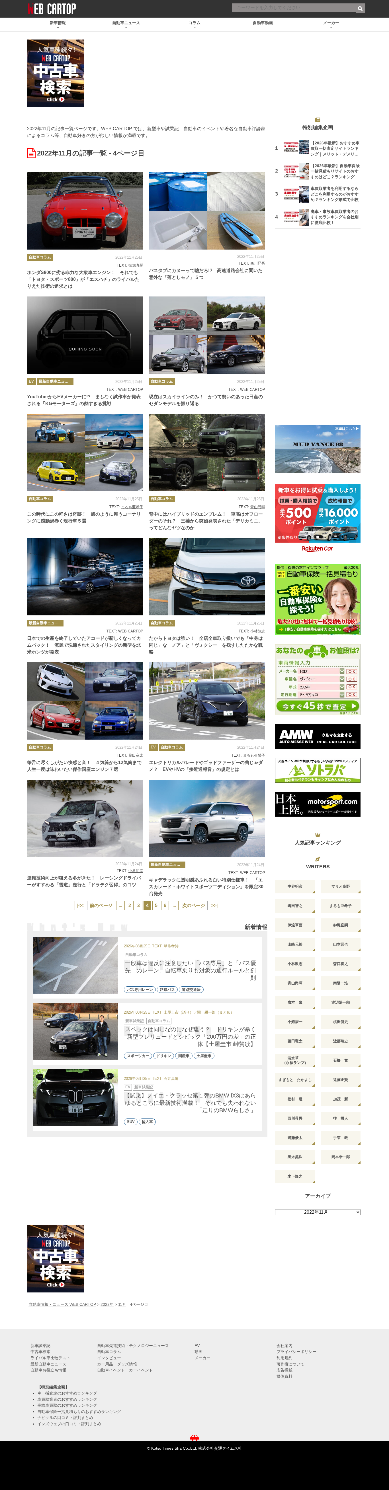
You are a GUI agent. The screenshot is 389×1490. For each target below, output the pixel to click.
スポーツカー (138, 1056)
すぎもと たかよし (295, 1080)
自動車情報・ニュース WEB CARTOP (62, 1304)
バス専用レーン (140, 989)
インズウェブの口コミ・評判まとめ (69, 1423)
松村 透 (295, 1099)
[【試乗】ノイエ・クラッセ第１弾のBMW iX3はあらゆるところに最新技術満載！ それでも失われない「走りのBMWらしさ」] (75, 1097)
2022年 (107, 1304)
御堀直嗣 (135, 265)
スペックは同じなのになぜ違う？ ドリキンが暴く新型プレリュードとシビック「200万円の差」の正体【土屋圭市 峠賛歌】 (190, 1036)
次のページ (193, 905)
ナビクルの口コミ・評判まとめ (65, 1417)
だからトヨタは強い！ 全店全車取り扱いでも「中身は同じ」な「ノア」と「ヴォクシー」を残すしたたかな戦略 (206, 645)
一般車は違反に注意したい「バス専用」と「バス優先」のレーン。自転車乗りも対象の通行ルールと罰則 (190, 970)
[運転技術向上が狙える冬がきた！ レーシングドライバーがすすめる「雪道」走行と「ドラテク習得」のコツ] (85, 818)
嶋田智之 (295, 906)
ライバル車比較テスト (50, 1358)
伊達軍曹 (295, 925)
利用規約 (284, 1358)
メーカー (202, 1358)
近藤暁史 (340, 1041)
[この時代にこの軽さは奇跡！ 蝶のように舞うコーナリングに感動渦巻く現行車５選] (85, 452)
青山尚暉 (257, 507)
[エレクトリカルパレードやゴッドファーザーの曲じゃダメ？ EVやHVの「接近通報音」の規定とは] (207, 701)
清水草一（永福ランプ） (295, 1060)
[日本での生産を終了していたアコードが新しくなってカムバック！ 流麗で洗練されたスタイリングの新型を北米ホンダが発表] (85, 576)
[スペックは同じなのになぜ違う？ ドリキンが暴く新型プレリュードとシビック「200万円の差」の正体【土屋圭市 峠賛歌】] (75, 1031)
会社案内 (284, 1345)
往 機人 (340, 1118)
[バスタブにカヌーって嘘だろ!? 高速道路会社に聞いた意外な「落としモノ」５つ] (207, 211)
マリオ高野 (340, 886)
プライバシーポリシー (296, 1351)
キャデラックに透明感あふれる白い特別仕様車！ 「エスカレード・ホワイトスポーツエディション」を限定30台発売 (206, 886)
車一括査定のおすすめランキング (67, 1393)
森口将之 (340, 964)
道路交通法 (191, 989)
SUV (131, 1122)
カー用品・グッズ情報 (117, 1364)
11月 (122, 1304)
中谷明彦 (135, 871)
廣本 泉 (295, 1002)
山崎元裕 (295, 944)
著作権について (290, 1364)
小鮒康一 (295, 1022)
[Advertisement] (318, 330)
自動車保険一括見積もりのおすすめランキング (79, 1411)
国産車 (183, 1056)
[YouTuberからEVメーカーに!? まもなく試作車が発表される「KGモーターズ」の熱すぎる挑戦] (85, 335)
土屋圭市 (203, 1056)
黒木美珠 (295, 1157)
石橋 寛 (340, 1060)
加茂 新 (340, 1099)
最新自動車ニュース (55, 381)
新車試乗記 (134, 1021)
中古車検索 (40, 1351)
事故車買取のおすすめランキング (67, 1405)
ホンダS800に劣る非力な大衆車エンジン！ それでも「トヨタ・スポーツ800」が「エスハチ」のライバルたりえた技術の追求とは (83, 279)
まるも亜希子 (132, 507)
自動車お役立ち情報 (48, 1370)
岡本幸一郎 (340, 1157)
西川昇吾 (257, 263)
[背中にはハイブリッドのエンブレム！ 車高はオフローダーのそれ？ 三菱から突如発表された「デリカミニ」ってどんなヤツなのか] (207, 452)
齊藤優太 (295, 1138)
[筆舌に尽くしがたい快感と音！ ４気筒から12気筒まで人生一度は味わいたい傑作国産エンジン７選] (85, 701)
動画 (198, 1351)
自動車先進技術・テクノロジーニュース (133, 1345)
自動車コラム (40, 257)
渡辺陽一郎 (340, 1002)
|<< (80, 905)
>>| (214, 905)
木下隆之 (295, 1176)
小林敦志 (257, 631)
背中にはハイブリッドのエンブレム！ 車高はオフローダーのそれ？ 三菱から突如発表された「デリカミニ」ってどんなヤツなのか (206, 521)
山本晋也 (340, 944)
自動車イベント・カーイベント (125, 1370)
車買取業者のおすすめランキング (67, 1399)
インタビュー (109, 1358)
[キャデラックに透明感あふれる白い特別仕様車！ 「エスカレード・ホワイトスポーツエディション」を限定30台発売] (207, 818)
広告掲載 (284, 1370)
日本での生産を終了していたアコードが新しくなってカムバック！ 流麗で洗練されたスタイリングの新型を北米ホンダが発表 (84, 645)
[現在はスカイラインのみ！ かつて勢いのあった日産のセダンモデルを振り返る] (207, 335)
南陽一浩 (340, 983)
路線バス (167, 989)
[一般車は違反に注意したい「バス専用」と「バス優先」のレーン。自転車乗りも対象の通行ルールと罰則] (75, 965)
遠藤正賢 (340, 1080)
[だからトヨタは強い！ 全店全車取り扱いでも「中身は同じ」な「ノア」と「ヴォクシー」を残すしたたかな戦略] (207, 576)
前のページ (101, 905)
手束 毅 (340, 1138)
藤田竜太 (135, 755)
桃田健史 (340, 1022)
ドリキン (163, 1056)
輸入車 (147, 1122)
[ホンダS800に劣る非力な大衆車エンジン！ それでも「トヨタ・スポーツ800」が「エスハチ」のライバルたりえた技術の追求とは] (85, 211)
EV (31, 381)
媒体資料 (284, 1376)
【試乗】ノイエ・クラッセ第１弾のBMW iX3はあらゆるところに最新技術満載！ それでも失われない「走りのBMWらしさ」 (190, 1102)
